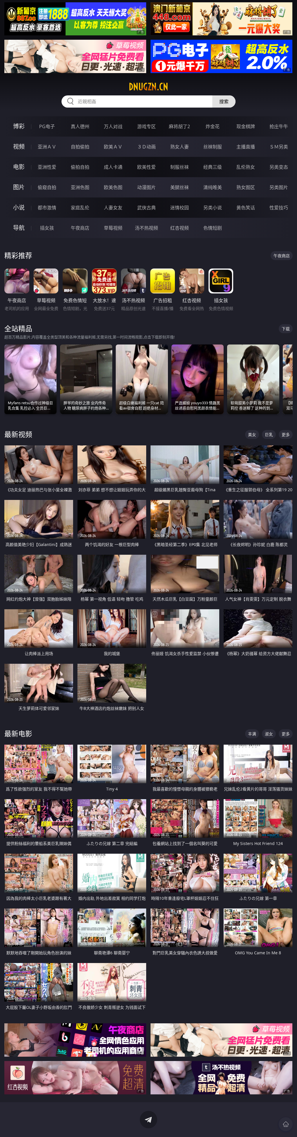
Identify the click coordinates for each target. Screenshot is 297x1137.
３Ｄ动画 (146, 147)
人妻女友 (113, 207)
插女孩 (47, 228)
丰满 (252, 734)
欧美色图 (113, 187)
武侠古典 (146, 207)
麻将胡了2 (179, 126)
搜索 (224, 101)
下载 (286, 328)
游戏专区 (146, 126)
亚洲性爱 (47, 167)
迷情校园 (179, 207)
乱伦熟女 (245, 167)
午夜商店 (80, 228)
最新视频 (18, 434)
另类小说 (212, 207)
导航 (19, 228)
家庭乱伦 (80, 207)
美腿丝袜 (179, 187)
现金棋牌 (245, 126)
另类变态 (278, 167)
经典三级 (212, 167)
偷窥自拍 (47, 187)
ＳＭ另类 (278, 147)
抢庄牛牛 (278, 126)
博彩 (19, 126)
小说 (19, 207)
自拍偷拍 (80, 147)
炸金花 (213, 126)
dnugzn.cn (148, 87)
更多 (286, 434)
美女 (252, 434)
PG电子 (47, 126)
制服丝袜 (179, 167)
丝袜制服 (212, 147)
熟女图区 (245, 187)
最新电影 (18, 733)
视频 (19, 146)
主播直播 (245, 147)
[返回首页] (286, 1124)
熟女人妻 (179, 147)
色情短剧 (212, 228)
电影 (19, 167)
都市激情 (47, 207)
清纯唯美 (212, 187)
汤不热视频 (146, 228)
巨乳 (269, 434)
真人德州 (80, 126)
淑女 (269, 734)
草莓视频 (113, 228)
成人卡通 (113, 167)
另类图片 (278, 187)
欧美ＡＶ (113, 147)
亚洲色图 (80, 187)
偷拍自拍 (80, 167)
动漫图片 (146, 187)
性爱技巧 (278, 207)
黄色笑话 (245, 207)
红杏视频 (179, 228)
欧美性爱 (146, 167)
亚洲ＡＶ (47, 147)
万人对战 (113, 126)
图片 (19, 187)
